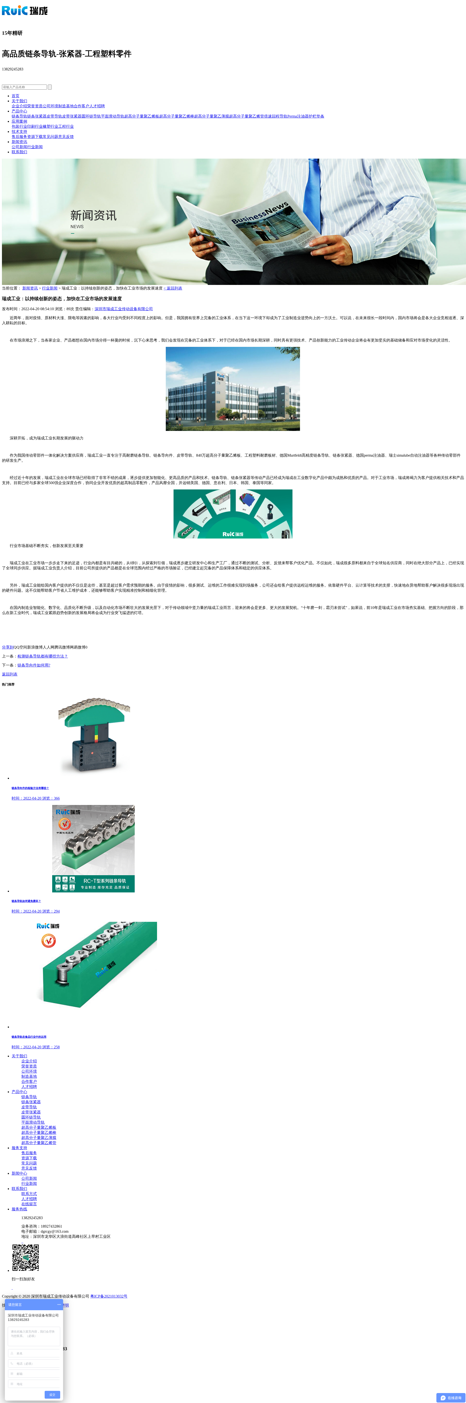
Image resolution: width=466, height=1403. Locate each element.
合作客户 (81, 106)
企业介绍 (19, 106)
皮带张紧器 (72, 116)
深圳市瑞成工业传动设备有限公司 (124, 309)
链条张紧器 (37, 116)
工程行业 (66, 126)
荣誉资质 (35, 106)
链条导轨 (19, 116)
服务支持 (19, 1148)
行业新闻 (35, 147)
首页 (15, 96)
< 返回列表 (173, 288)
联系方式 (29, 1194)
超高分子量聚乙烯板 (141, 116)
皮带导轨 (54, 116)
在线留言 (29, 1204)
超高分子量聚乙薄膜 (211, 116)
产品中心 (19, 111)
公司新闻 (19, 147)
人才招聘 (97, 106)
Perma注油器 (298, 116)
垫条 (320, 116)
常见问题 (50, 137)
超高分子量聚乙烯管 (246, 116)
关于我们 (19, 101)
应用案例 (19, 121)
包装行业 (19, 126)
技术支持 (19, 131)
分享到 (8, 647)
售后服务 (19, 137)
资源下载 (35, 137)
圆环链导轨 (91, 116)
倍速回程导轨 (275, 116)
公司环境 (50, 106)
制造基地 (66, 106)
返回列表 (9, 674)
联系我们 (19, 152)
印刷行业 (35, 126)
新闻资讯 (19, 142)
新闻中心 (19, 1173)
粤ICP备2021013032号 (108, 1296)
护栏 (312, 116)
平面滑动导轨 (112, 116)
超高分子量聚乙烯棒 (176, 116)
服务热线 (19, 1209)
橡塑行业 (50, 126)
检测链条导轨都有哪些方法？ (42, 656)
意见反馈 (66, 137)
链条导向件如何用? (33, 665)
